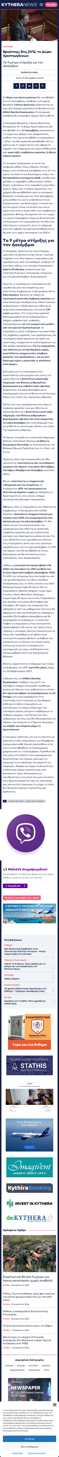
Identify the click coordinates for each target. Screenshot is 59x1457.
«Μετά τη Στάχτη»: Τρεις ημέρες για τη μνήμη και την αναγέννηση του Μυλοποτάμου (25, 966)
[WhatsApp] (23, 86)
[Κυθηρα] (19, 5)
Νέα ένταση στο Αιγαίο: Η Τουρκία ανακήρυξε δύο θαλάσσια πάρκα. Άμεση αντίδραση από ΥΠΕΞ (27, 1340)
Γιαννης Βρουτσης (16, 801)
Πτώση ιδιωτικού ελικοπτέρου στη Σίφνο (27, 1325)
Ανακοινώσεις (12, 985)
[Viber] (43, 86)
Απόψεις (9, 975)
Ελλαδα (8, 46)
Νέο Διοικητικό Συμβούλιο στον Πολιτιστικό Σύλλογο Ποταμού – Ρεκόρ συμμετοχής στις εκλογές (25, 951)
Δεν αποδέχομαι (29, 1446)
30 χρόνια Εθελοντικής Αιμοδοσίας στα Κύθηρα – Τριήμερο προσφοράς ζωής (25, 989)
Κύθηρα (8, 945)
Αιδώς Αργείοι (11, 978)
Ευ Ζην (8, 997)
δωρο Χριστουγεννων (35, 801)
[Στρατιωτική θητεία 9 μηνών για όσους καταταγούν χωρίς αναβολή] (29, 1253)
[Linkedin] (29, 86)
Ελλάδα (6, 1285)
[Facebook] (16, 86)
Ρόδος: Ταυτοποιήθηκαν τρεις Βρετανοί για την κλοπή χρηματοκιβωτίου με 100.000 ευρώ (29, 1296)
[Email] (36, 86)
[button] (54, 1404)
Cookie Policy (17, 1453)
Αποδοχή (29, 1439)
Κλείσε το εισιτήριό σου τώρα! (22, 897)
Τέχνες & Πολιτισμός (15, 960)
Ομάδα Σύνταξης (29, 72)
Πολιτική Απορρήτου (37, 1453)
